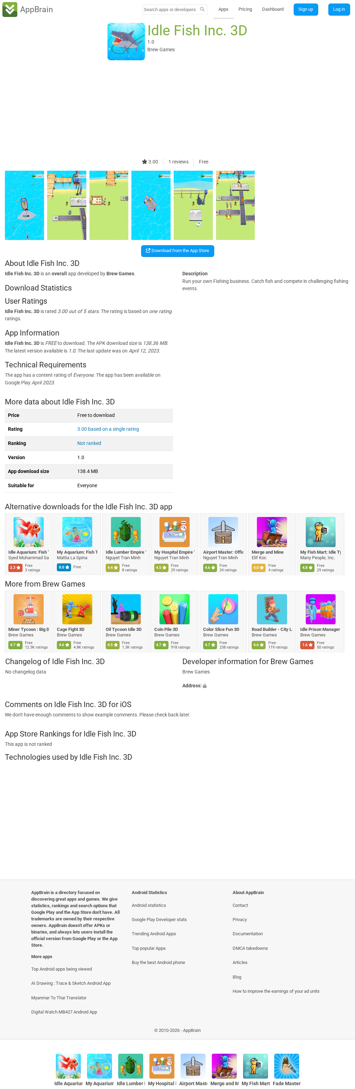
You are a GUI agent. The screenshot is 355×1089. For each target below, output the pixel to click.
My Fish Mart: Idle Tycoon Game (321, 552)
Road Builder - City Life (272, 629)
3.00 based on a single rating (108, 429)
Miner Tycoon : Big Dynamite (28, 629)
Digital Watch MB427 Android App (64, 1012)
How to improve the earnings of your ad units (276, 991)
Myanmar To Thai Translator (58, 997)
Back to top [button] (339, 1032)
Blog (237, 977)
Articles (240, 962)
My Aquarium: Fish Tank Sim (77, 552)
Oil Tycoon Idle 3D (123, 629)
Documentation (248, 933)
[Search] (202, 10)
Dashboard (273, 9)
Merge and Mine (268, 552)
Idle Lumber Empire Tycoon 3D (126, 552)
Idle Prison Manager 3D (321, 629)
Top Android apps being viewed (61, 969)
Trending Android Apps (154, 933)
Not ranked (89, 443)
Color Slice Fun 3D (221, 629)
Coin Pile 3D (166, 629)
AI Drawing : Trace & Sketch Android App (71, 983)
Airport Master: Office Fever (223, 552)
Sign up (305, 9)
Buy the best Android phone (158, 962)
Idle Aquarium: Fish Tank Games (28, 552)
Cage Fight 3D (71, 629)
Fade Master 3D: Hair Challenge (287, 1084)
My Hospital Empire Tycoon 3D (175, 552)
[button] (266, 686)
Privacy (240, 919)
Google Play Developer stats (159, 919)
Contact (240, 905)
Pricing (245, 9)
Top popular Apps (149, 948)
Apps (223, 9)
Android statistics (149, 905)
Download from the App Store (179, 250)
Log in (339, 9)
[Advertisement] (177, 109)
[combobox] (170, 9)
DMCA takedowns (250, 948)
